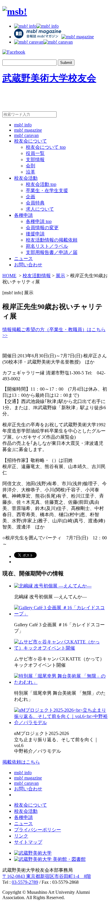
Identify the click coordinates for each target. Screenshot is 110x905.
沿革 (30, 171)
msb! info (23, 124)
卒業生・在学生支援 (47, 190)
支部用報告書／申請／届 (51, 252)
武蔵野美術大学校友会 (49, 78)
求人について (40, 209)
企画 (30, 196)
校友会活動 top (41, 184)
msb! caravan (26, 135)
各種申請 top (39, 221)
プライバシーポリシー (37, 829)
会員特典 (35, 202)
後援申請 (35, 233)
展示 (60, 275)
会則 (30, 165)
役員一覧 (35, 153)
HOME (9, 275)
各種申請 (23, 215)
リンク (21, 835)
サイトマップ (28, 842)
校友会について (30, 140)
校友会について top (46, 147)
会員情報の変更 (42, 227)
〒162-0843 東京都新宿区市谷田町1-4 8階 (46, 876)
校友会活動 (26, 178)
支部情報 (35, 159)
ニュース (23, 258)
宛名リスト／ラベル (47, 246)
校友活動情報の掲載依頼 (51, 239)
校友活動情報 (37, 275)
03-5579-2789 (25, 882)
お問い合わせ (28, 264)
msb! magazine (28, 130)
